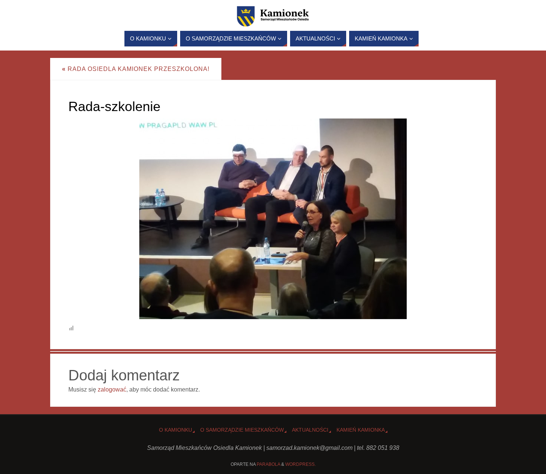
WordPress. (300, 464)
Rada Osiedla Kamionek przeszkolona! (135, 69)
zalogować (112, 389)
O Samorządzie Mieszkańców (242, 430)
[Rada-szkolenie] (273, 218)
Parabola (268, 464)
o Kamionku (175, 430)
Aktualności (310, 430)
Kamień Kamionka (361, 430)
